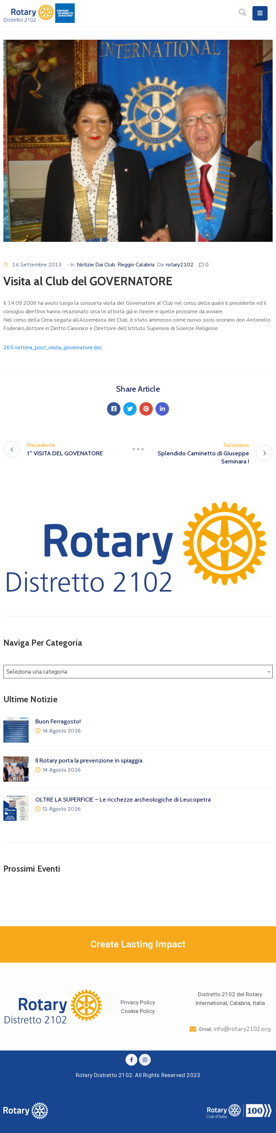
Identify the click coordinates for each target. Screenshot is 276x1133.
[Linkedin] (162, 409)
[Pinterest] (146, 409)
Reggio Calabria (135, 264)
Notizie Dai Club (96, 264)
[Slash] (138, 449)
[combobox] (138, 671)
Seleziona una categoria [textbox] (36, 672)
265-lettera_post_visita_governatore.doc (52, 347)
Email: (235, 1029)
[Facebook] (113, 409)
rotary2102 (180, 264)
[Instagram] (145, 1060)
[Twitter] (130, 409)
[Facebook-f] (131, 1060)
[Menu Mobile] (260, 13)
